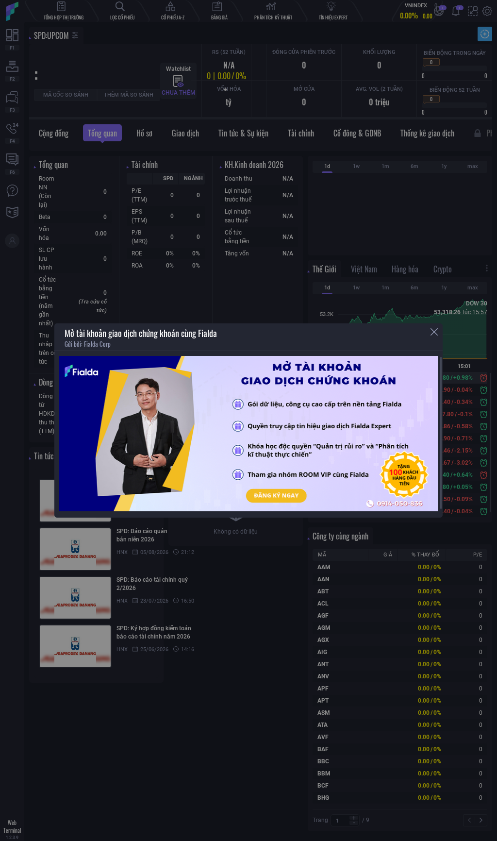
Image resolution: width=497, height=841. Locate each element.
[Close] (434, 332)
